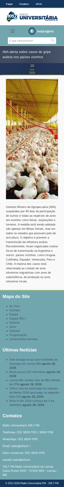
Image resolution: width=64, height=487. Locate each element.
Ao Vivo (14, 306)
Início (12, 326)
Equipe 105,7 (17, 318)
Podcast (14, 331)
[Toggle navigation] (12, 31)
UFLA (39, 4)
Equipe (13, 314)
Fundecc (24, 4)
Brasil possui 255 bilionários (27, 372)
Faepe (9, 4)
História (14, 322)
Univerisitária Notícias (23, 339)
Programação (18, 335)
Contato (14, 310)
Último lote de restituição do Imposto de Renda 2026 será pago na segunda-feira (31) (34, 392)
